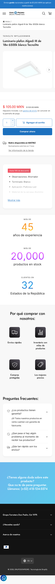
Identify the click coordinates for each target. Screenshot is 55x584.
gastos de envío (30, 111)
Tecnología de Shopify (38, 569)
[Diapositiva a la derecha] (49, 69)
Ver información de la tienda (21, 150)
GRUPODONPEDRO (22, 569)
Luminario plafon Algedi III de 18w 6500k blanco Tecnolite (24, 25)
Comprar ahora (27, 131)
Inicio (7, 21)
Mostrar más (14, 200)
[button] (4, 13)
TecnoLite (8, 36)
